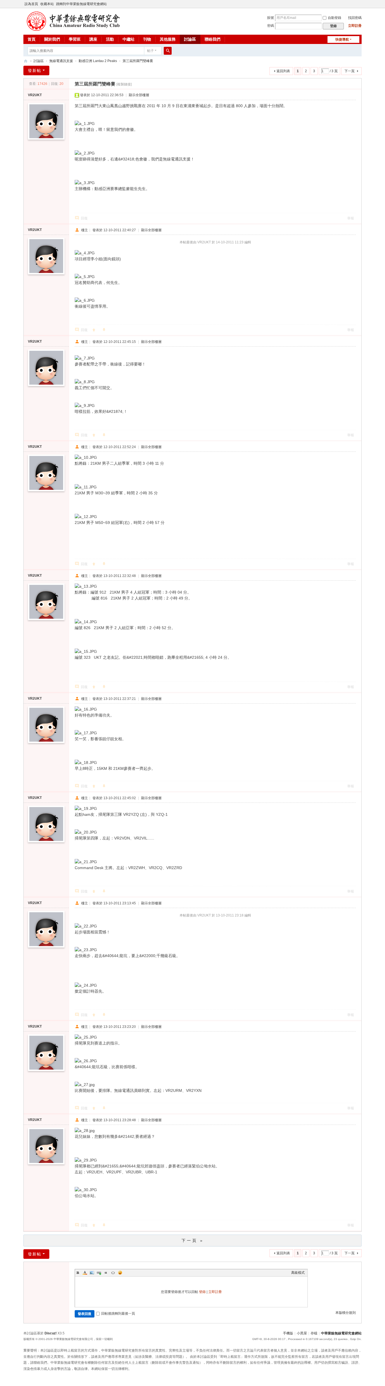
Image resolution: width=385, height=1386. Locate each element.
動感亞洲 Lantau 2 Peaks (98, 61)
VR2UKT (35, 95)
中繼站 (128, 39)
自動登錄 (334, 18)
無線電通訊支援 (61, 61)
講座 (93, 39)
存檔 (314, 1333)
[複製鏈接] (124, 84)
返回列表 (283, 71)
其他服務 (168, 39)
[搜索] (168, 51)
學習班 (75, 39)
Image (92, 1272)
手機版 (288, 1333)
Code (113, 1272)
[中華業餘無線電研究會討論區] (73, 29)
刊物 (147, 39)
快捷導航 (342, 39)
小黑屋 (302, 1333)
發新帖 (34, 70)
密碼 (270, 26)
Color (85, 1272)
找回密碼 (355, 18)
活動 (110, 39)
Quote (106, 1272)
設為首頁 (31, 4)
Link (99, 1272)
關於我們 (52, 39)
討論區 (190, 39)
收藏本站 (47, 4)
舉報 (350, 218)
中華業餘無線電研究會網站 (341, 1333)
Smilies (120, 1272)
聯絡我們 (212, 39)
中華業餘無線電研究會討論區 (25, 61)
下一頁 (349, 71)
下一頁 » (193, 1240)
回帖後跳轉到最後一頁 (118, 1314)
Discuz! (51, 1333)
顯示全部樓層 (139, 95)
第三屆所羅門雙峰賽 (138, 61)
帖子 (150, 51)
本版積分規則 (345, 1313)
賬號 (270, 18)
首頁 (32, 39)
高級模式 (298, 1273)
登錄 (202, 1292)
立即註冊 (355, 26)
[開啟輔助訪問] (360, 3)
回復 (84, 218)
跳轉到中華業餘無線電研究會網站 (81, 4)
